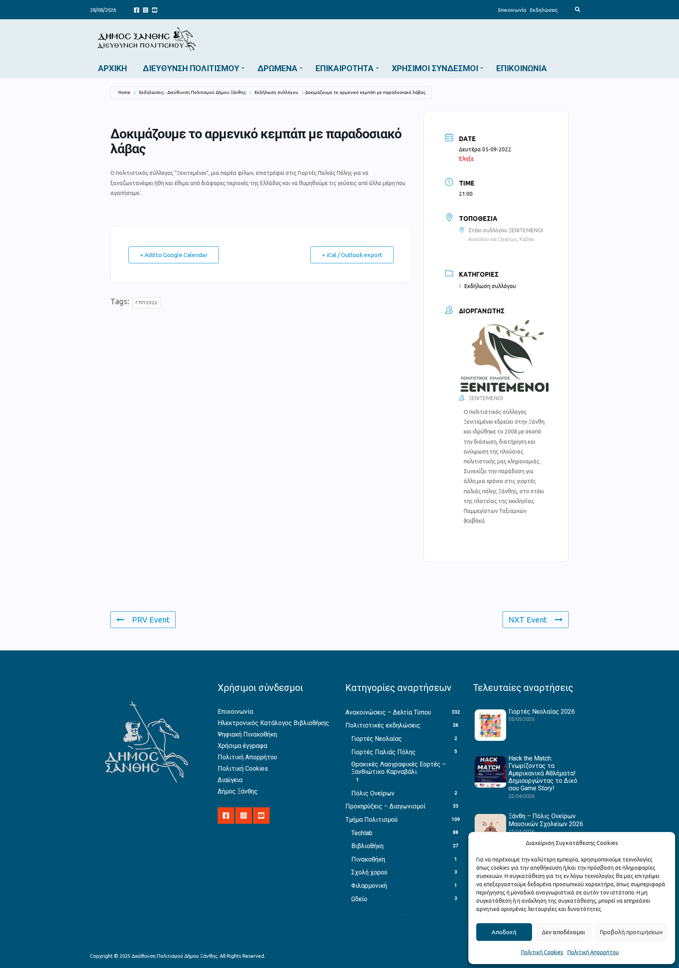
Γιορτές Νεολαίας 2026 (541, 711)
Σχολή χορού (369, 872)
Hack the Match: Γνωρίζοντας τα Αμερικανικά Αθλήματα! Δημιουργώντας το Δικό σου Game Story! (542, 773)
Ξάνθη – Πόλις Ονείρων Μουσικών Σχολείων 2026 (545, 819)
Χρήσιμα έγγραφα (242, 745)
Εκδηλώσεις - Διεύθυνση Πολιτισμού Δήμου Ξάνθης (192, 92)
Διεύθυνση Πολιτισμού (191, 68)
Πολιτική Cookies (542, 952)
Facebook (136, 10)
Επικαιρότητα (345, 68)
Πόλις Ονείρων (373, 793)
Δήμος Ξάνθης (238, 791)
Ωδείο (359, 899)
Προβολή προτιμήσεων (631, 932)
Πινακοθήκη (368, 859)
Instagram (146, 10)
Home (124, 92)
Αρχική (112, 68)
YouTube (155, 10)
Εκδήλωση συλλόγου (276, 92)
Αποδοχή (504, 932)
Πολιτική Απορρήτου (593, 952)
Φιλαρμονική (369, 885)
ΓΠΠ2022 (147, 302)
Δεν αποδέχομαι (563, 932)
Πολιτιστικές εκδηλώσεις (382, 725)
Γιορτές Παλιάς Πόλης (383, 752)
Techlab (362, 833)
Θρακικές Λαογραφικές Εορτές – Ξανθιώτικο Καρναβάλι (398, 767)
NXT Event (527, 619)
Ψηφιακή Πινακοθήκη (247, 734)
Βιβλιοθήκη (367, 846)
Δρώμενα (277, 68)
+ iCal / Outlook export (352, 255)
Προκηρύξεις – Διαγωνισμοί (385, 806)
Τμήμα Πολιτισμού (371, 819)
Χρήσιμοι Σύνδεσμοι (435, 68)
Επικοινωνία (512, 10)
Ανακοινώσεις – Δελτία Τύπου (388, 712)
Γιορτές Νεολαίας (376, 738)
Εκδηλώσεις (544, 10)
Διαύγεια (230, 780)
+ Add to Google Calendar (173, 255)
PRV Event (151, 619)
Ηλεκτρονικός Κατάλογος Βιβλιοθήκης (273, 723)
